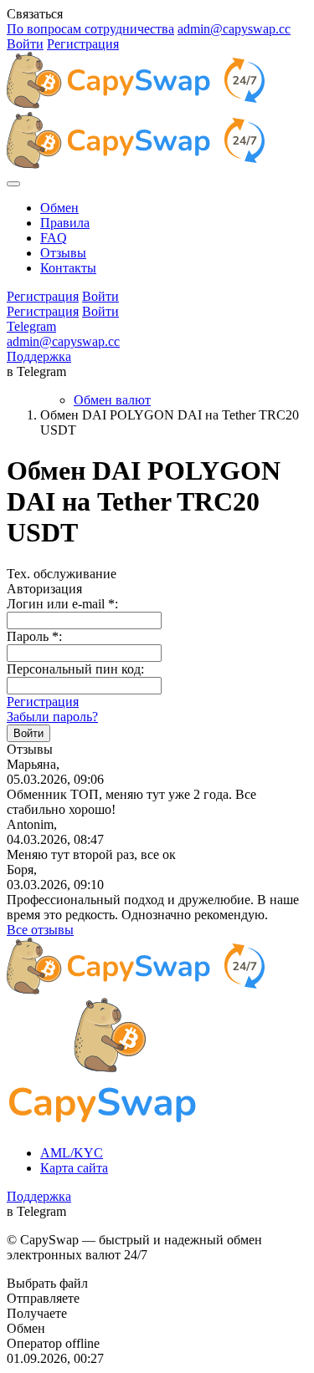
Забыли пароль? (52, 716)
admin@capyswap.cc (234, 29)
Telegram (31, 326)
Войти (25, 44)
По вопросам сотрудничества (90, 29)
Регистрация (83, 44)
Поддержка (39, 356)
